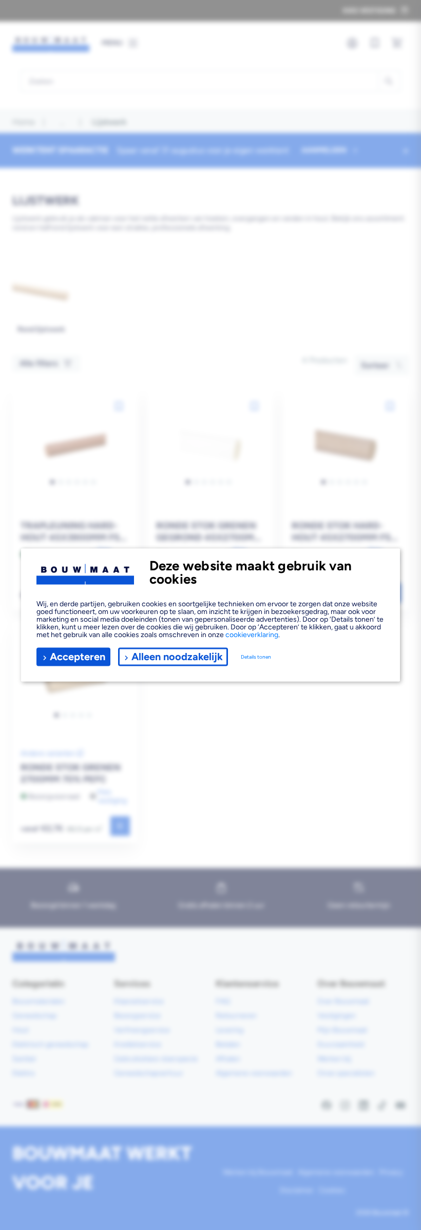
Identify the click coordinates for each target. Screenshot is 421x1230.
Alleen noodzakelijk (177, 656)
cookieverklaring (251, 634)
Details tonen (256, 657)
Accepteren (77, 656)
